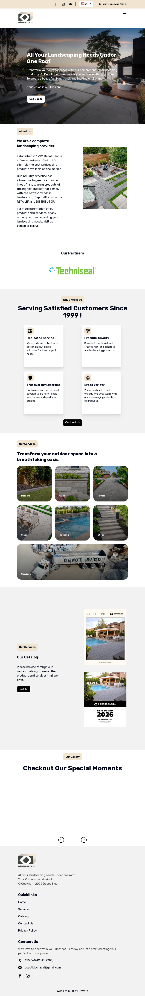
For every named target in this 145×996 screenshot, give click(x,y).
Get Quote (36, 99)
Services (24, 909)
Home (22, 902)
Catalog (23, 916)
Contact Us (72, 422)
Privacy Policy (27, 930)
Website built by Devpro (72, 991)
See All (23, 689)
